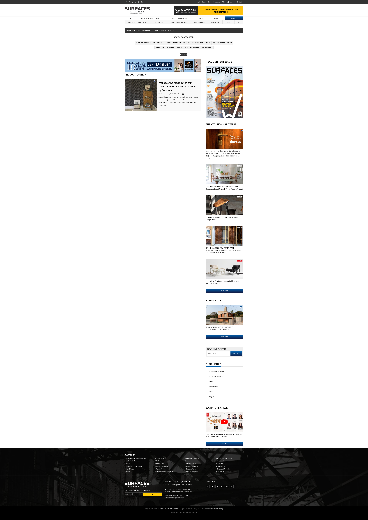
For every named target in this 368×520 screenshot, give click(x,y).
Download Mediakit (223, 469)
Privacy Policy (221, 466)
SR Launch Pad (158, 22)
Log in (198, 2)
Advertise (225, 2)
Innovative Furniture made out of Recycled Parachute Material (222, 282)
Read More (183, 54)
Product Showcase (192, 458)
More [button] (228, 22)
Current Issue (191, 463)
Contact (239, 2)
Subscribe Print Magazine (165, 471)
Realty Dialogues (162, 466)
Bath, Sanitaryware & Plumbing (199, 42)
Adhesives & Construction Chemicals (149, 42)
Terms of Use (221, 461)
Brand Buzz (160, 458)
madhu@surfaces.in (177, 498)
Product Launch (135, 75)
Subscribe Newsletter (224, 458)
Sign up (204, 2)
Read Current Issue (219, 62)
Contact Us (221, 471)
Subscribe (232, 2)
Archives (189, 461)
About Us (159, 469)
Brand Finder (199, 22)
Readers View (191, 469)
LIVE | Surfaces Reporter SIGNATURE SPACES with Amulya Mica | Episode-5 (224, 435)
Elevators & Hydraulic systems (188, 47)
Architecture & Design (216, 371)
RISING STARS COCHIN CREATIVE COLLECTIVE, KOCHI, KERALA (219, 328)
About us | (174, 512)
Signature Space (217, 408)
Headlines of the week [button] (179, 22)
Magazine (234, 18)
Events (211, 381)
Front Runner (160, 463)
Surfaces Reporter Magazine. (168, 509)
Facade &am (207, 47)
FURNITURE (213, 125)
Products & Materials (216, 376)
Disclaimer (220, 463)
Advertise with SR (192, 466)
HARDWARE (230, 125)
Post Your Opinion (192, 471)
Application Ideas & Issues (175, 42)
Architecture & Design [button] (150, 18)
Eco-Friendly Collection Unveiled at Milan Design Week (222, 218)
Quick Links (213, 364)
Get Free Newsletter (214, 2)
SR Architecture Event (137, 22)
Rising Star (213, 301)
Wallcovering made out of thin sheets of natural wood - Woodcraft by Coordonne (178, 86)
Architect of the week (163, 461)
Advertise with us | (185, 512)
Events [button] (200, 18)
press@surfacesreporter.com (182, 485)
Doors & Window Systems (165, 47)
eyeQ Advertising (217, 509)
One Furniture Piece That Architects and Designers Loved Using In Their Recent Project (224, 188)
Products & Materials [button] (178, 18)
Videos (216, 18)
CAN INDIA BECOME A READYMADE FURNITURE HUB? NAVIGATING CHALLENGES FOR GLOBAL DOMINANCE (224, 250)
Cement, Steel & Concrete (222, 42)
